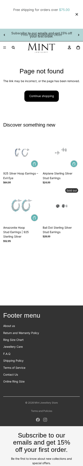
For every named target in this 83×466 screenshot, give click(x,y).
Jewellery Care (13, 346)
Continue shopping (41, 96)
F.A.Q (6, 353)
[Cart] (78, 47)
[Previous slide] (4, 35)
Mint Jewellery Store (46, 402)
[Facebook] (37, 419)
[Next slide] (78, 35)
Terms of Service (14, 367)
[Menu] (4, 47)
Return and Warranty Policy (21, 333)
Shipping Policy (13, 360)
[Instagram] (45, 419)
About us (9, 326)
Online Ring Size (14, 381)
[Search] (13, 47)
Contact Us (10, 374)
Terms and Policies (41, 410)
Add (77, 163)
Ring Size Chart (13, 339)
